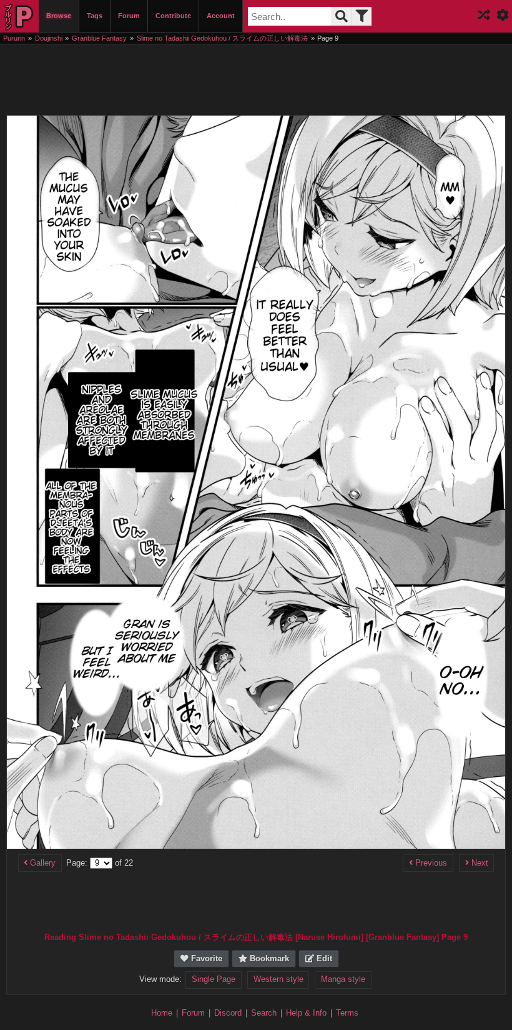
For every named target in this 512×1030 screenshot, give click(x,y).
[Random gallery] (484, 16)
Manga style (343, 979)
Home (161, 1013)
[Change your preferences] (502, 16)
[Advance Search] (362, 16)
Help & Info (306, 1013)
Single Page (213, 979)
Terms (347, 1013)
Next (478, 863)
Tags (94, 15)
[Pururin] (19, 16)
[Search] (342, 16)
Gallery (41, 863)
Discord (228, 1013)
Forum (129, 15)
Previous (430, 863)
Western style (278, 979)
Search (264, 1013)
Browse (58, 15)
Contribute (173, 15)
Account (221, 15)
